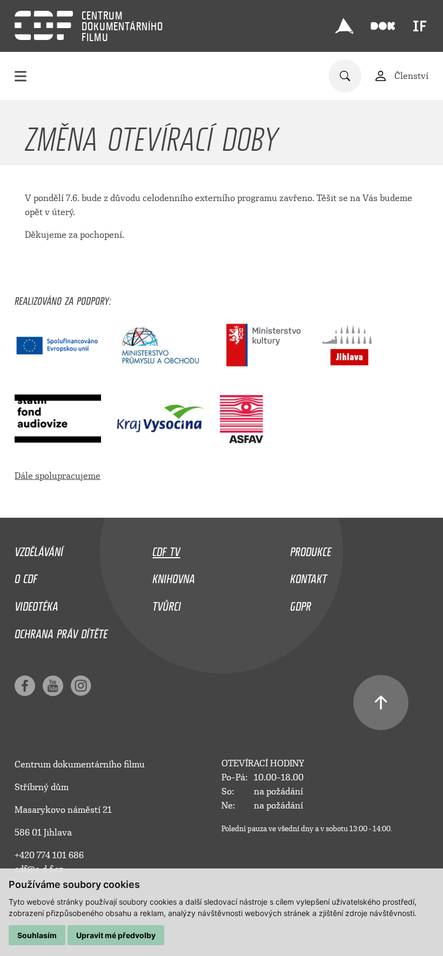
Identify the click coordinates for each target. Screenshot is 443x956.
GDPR (300, 603)
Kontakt (308, 576)
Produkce (310, 549)
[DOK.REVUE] (383, 26)
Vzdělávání (39, 549)
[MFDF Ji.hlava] (344, 26)
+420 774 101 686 (49, 855)
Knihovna (173, 576)
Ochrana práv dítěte (61, 631)
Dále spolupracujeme (57, 476)
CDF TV (166, 549)
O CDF (26, 576)
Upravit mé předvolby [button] (116, 935)
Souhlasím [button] (37, 935)
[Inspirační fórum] (419, 26)
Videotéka (36, 603)
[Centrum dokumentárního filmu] (44, 25)
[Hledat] (344, 75)
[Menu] (20, 76)
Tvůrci (166, 603)
